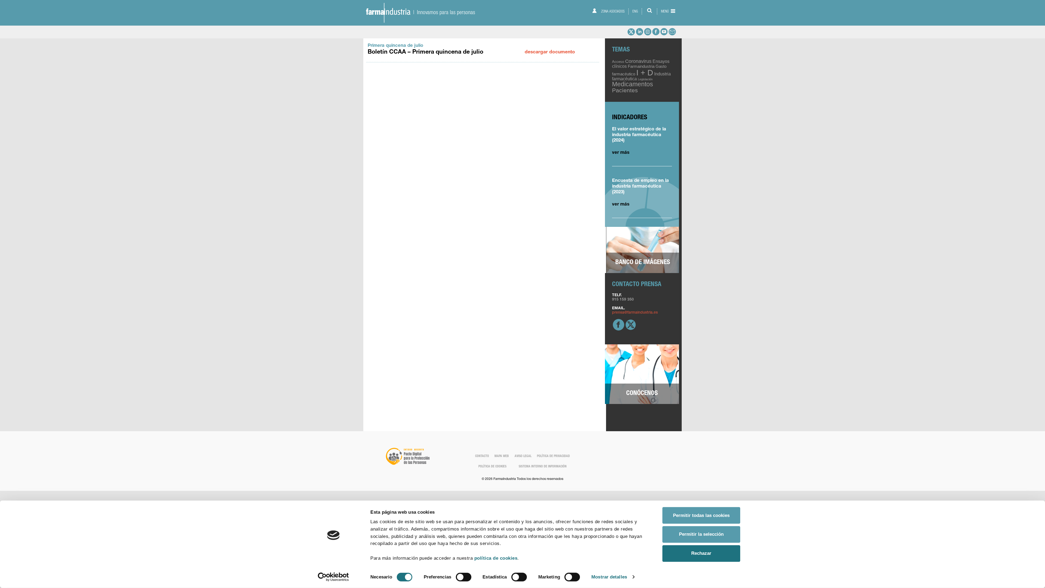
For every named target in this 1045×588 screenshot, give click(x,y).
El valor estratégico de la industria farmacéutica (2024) (639, 135)
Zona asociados (612, 11)
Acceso (618, 62)
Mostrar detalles (609, 576)
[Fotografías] (642, 250)
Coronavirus (638, 61)
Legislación (645, 79)
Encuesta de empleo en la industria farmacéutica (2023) (640, 187)
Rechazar (701, 553)
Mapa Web (501, 456)
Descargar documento (550, 52)
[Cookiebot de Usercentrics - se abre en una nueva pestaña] (333, 576)
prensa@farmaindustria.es (635, 313)
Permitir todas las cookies (701, 515)
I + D (644, 72)
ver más (620, 153)
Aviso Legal (523, 456)
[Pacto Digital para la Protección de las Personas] (407, 456)
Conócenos (642, 393)
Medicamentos (632, 84)
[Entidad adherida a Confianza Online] (637, 459)
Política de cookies (492, 466)
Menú (665, 11)
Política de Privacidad (553, 456)
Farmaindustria (641, 66)
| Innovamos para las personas (442, 12)
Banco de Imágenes (642, 262)
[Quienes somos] (642, 374)
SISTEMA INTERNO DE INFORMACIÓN (543, 466)
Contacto (482, 456)
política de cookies (496, 558)
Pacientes (625, 90)
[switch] (463, 577)
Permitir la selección (701, 534)
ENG (635, 11)
